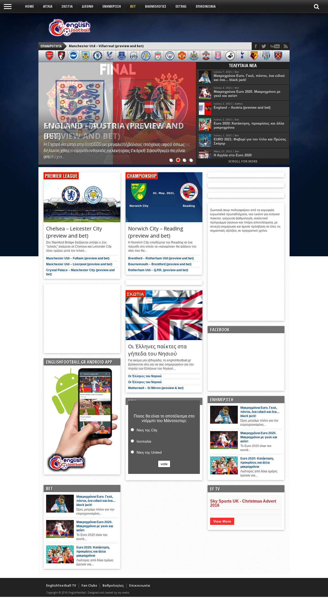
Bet (133, 6)
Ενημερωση (111, 6)
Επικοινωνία (206, 6)
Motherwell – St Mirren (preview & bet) (155, 388)
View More (222, 521)
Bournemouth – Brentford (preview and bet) (159, 264)
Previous (43, 108)
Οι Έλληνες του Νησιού (145, 376)
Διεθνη (87, 6)
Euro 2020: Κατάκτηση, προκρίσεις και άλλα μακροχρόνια (249, 125)
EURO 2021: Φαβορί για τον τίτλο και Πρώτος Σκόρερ (250, 141)
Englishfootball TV (61, 585)
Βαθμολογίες (113, 585)
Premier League (61, 175)
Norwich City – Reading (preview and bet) (155, 232)
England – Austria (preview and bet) (242, 107)
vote (164, 464)
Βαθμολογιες (155, 6)
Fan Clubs (89, 585)
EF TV (215, 489)
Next (191, 108)
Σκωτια (67, 6)
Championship (142, 175)
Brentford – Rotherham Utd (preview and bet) (161, 258)
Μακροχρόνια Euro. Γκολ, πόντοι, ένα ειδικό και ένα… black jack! (249, 78)
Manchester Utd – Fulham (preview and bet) (77, 258)
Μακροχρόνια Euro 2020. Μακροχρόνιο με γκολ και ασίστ (247, 94)
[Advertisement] (193, 27)
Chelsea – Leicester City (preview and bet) (103, 46)
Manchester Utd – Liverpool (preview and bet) (79, 264)
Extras (181, 6)
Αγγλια (47, 6)
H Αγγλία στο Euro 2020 (233, 155)
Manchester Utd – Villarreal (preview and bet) (108, 130)
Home (29, 6)
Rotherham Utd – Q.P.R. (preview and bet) (158, 270)
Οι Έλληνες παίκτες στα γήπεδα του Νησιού (157, 350)
